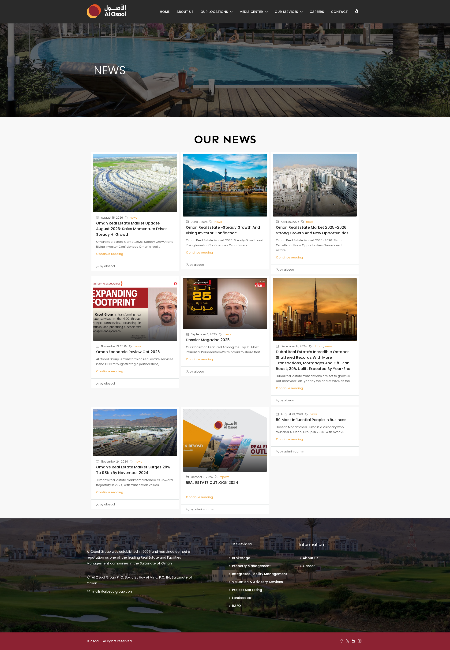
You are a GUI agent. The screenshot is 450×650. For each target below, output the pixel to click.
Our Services (286, 11)
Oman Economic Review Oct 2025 (128, 352)
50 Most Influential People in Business (311, 419)
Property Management (251, 566)
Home (164, 11)
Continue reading (109, 254)
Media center (251, 11)
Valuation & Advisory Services (257, 581)
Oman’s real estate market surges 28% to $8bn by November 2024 (133, 469)
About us (184, 11)
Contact (339, 11)
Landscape (241, 597)
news (133, 218)
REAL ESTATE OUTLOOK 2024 (212, 482)
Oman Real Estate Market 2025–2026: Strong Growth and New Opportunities (312, 230)
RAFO (236, 605)
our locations (214, 11)
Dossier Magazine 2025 (208, 340)
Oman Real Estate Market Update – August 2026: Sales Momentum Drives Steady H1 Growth (132, 228)
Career (309, 566)
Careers (317, 11)
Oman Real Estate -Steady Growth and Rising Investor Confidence (223, 230)
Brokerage (241, 558)
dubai (318, 346)
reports (224, 477)
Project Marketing (247, 589)
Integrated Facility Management (259, 574)
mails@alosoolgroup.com (112, 591)
